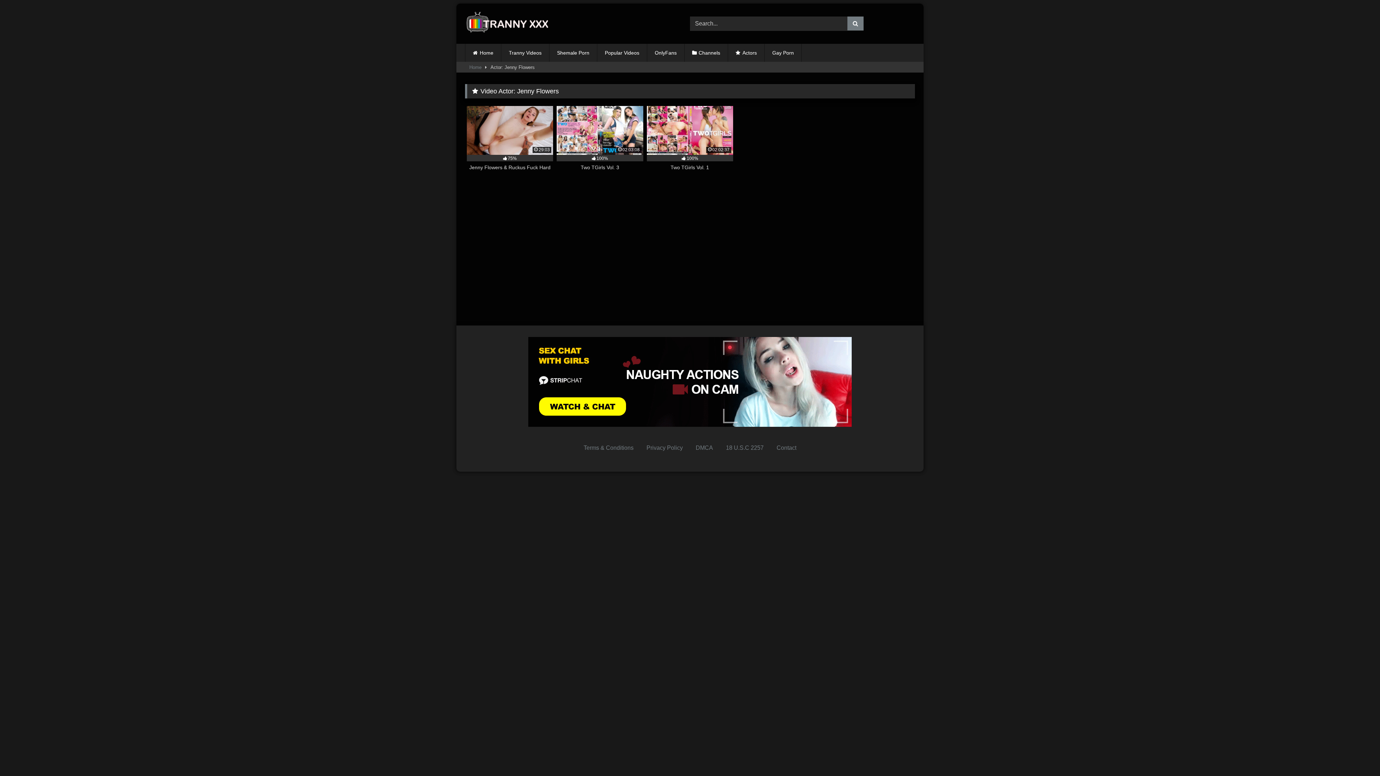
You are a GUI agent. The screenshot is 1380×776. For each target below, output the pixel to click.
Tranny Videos (525, 53)
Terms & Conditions (609, 448)
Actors (749, 53)
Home (486, 53)
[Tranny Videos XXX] (510, 24)
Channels (709, 53)
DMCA (704, 448)
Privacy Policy (665, 448)
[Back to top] (1358, 755)
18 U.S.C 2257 (745, 448)
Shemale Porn (573, 53)
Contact (786, 448)
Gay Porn (783, 53)
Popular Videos (622, 53)
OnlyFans (666, 53)
